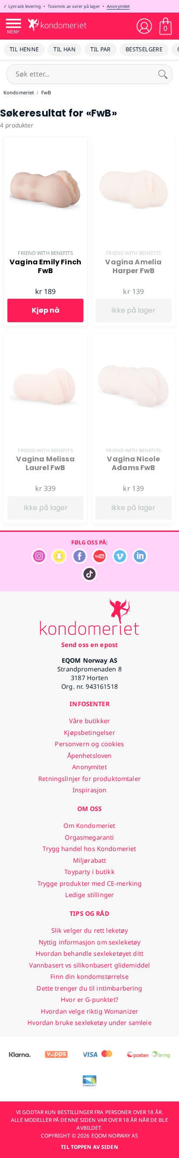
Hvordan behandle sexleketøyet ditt (89, 953)
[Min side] (144, 26)
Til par (100, 49)
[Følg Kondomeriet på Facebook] (79, 561)
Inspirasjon (90, 790)
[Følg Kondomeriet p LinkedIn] (140, 561)
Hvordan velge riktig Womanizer (89, 1011)
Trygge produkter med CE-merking (89, 883)
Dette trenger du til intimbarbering (89, 988)
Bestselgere (144, 49)
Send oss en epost (89, 645)
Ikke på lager (133, 310)
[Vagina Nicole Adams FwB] (133, 338)
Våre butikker (89, 721)
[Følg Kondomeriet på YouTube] (99, 561)
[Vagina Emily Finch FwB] (45, 141)
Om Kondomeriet (89, 825)
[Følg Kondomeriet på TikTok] (89, 579)
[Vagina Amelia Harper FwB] (133, 141)
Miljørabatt (89, 860)
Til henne (24, 49)
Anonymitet (118, 6)
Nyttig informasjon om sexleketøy (90, 942)
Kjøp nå (46, 310)
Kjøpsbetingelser (89, 732)
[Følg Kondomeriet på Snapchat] (59, 561)
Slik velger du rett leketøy (89, 930)
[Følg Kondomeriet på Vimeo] (120, 561)
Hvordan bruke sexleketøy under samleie (89, 1022)
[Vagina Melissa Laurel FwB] (45, 338)
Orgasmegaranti (89, 837)
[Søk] (163, 74)
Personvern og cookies (89, 744)
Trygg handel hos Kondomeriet (89, 848)
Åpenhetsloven (89, 755)
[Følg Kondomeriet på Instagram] (39, 561)
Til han (64, 49)
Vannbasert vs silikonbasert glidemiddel (89, 965)
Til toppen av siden (89, 1147)
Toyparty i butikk (89, 872)
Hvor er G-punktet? (89, 999)
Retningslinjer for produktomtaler (89, 778)
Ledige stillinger (89, 895)
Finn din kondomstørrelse (89, 976)
